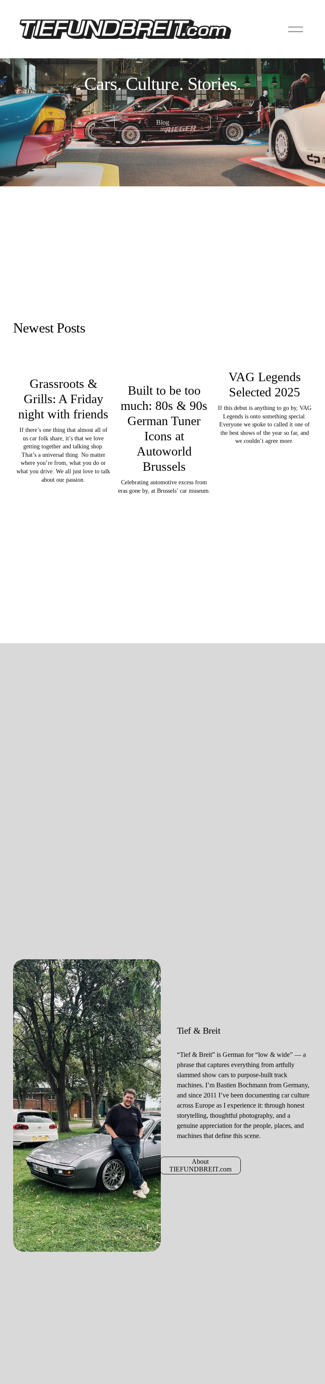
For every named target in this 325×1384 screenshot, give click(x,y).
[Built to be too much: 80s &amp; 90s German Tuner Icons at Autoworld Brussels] (164, 366)
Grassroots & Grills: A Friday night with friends (63, 399)
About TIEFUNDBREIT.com (200, 1165)
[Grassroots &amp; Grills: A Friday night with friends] (63, 363)
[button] (297, 346)
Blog (162, 122)
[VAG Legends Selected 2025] (265, 359)
